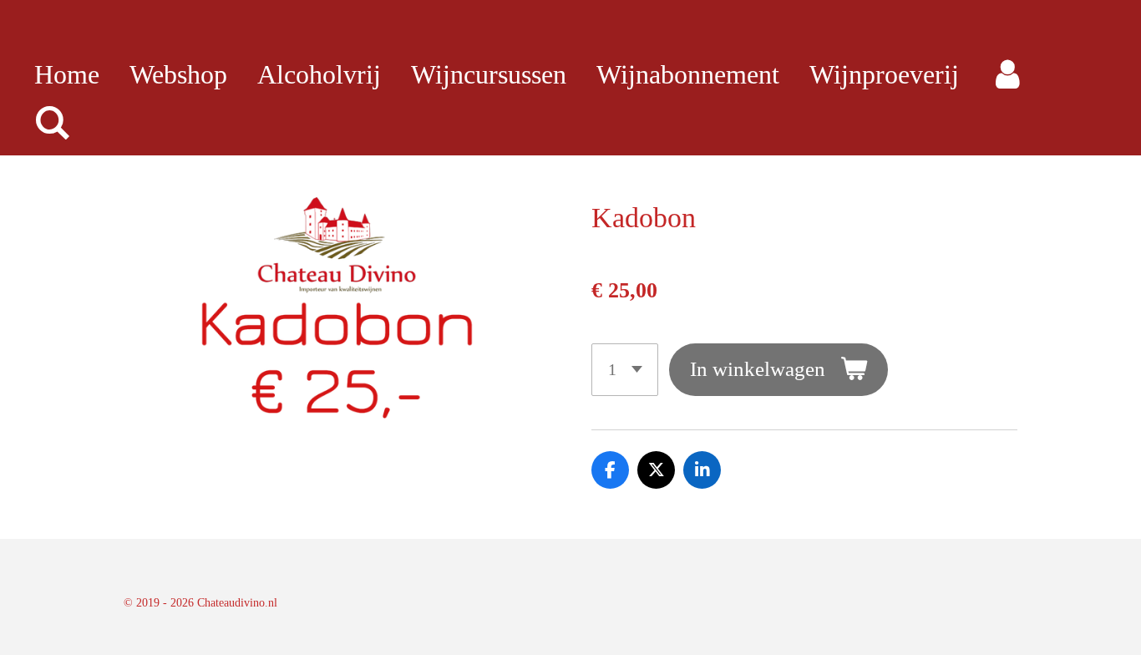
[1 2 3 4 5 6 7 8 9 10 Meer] (624, 369)
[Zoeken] (53, 123)
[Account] (1007, 74)
